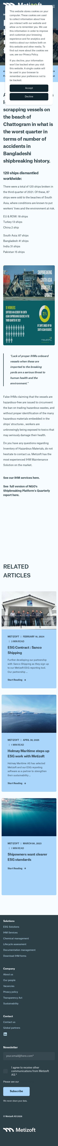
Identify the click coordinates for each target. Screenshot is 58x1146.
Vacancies (8, 986)
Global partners (11, 1028)
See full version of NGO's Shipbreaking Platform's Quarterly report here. (26, 491)
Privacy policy (10, 992)
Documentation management (19, 950)
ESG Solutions (11, 927)
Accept (29, 88)
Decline (29, 97)
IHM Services (10, 933)
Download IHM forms (14, 956)
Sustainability (10, 1004)
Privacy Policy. (26, 1082)
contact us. (24, 454)
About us (8, 975)
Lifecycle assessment (14, 944)
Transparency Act (12, 998)
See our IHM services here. (21, 478)
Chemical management (16, 939)
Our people (9, 980)
